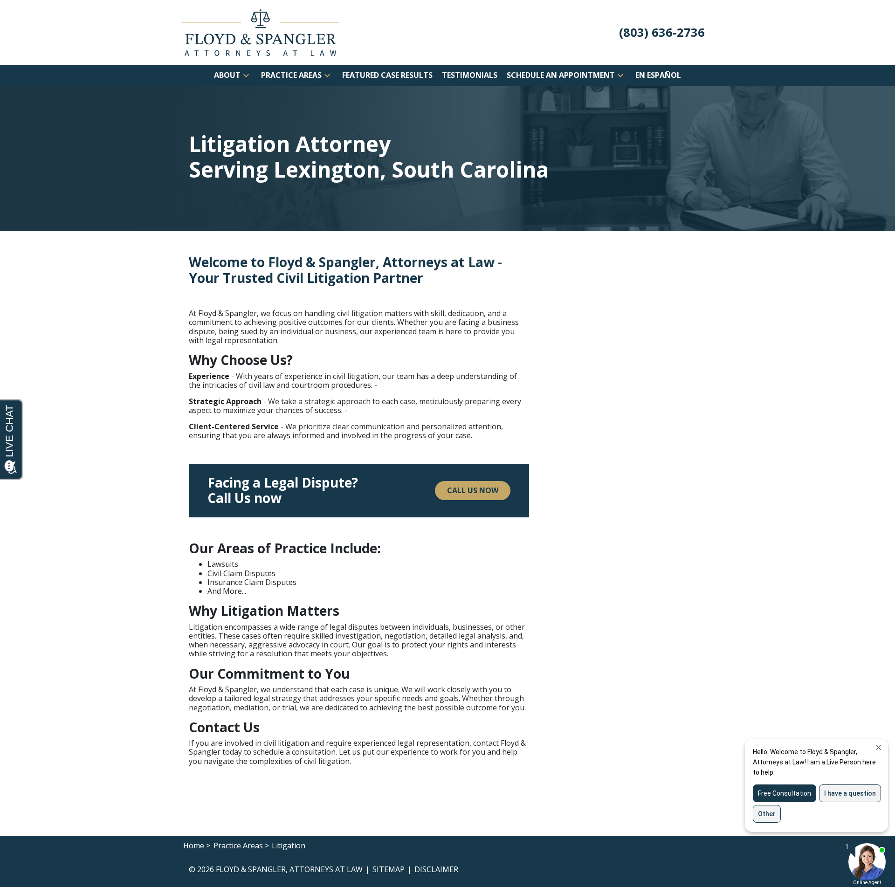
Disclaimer (436, 869)
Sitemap (388, 869)
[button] (246, 75)
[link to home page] (260, 32)
